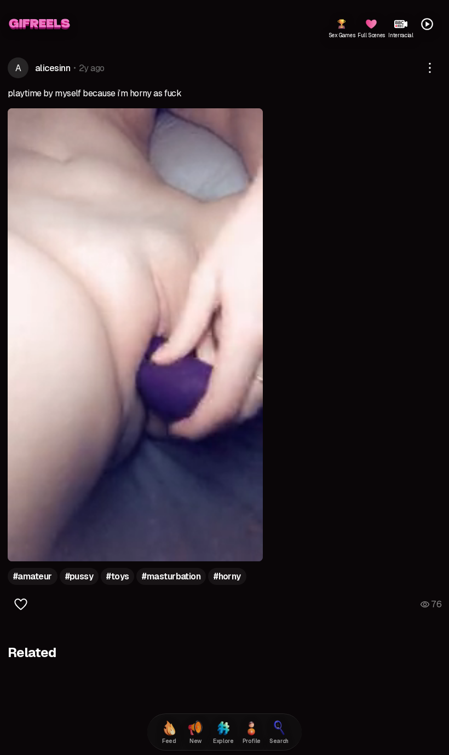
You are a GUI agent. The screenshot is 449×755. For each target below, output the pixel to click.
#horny (227, 576)
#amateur (32, 576)
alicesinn (52, 68)
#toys (117, 576)
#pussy (79, 576)
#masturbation (171, 576)
